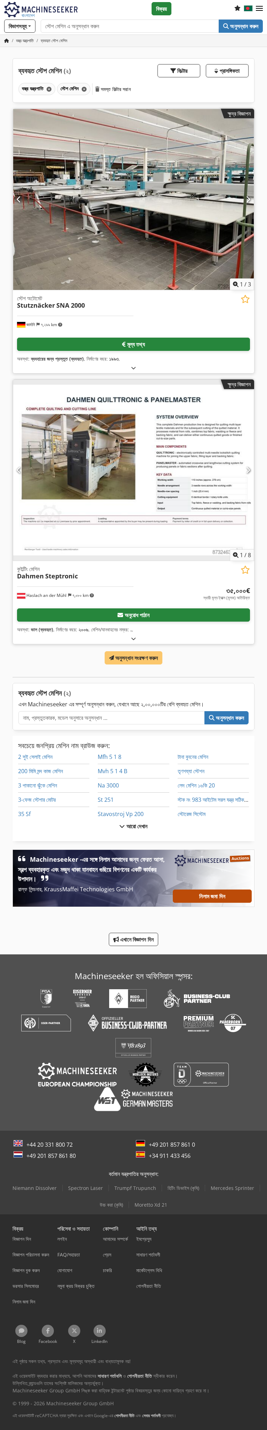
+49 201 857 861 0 (172, 1144)
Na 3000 (108, 785)
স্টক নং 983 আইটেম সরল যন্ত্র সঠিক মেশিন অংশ (222, 800)
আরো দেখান (136, 826)
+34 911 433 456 (170, 1156)
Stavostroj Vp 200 (121, 814)
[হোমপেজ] (6, 41)
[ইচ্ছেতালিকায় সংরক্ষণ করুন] (245, 299)
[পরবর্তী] (248, 199)
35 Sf (24, 814)
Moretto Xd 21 (151, 1204)
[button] (259, 8)
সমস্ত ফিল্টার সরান (115, 89)
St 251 (106, 800)
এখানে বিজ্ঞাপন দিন (136, 939)
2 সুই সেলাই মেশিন (35, 757)
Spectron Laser (85, 1188)
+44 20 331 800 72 (49, 1144)
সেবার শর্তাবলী (151, 1416)
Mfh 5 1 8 (109, 757)
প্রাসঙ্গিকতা (229, 71)
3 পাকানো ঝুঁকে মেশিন (37, 785)
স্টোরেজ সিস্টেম (191, 814)
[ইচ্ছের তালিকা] (237, 8)
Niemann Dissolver (35, 1188)
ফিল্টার (181, 71)
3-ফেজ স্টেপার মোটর (37, 800)
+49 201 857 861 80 (51, 1156)
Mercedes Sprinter (232, 1188)
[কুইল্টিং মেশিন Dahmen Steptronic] (133, 470)
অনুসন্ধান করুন (243, 26)
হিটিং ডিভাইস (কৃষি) (183, 1188)
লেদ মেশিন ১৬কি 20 (196, 785)
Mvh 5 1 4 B (112, 771)
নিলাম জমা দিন (212, 896)
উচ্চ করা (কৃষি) (111, 1204)
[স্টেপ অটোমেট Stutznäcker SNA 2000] (133, 199)
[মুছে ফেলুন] (48, 89)
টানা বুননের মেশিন (193, 757)
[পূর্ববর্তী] (19, 199)
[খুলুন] (133, 367)
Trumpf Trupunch (135, 1188)
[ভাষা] (248, 8)
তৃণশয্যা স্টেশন (191, 771)
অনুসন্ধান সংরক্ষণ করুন (136, 658)
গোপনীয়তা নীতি (124, 1416)
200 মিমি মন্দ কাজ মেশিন (40, 771)
